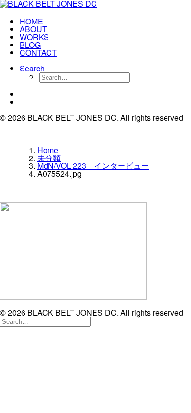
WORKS (34, 37)
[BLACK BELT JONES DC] (95, 5)
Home (47, 150)
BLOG (30, 44)
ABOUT (33, 29)
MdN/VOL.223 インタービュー (93, 165)
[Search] (45, 320)
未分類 (49, 157)
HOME (31, 21)
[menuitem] (105, 21)
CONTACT (38, 52)
